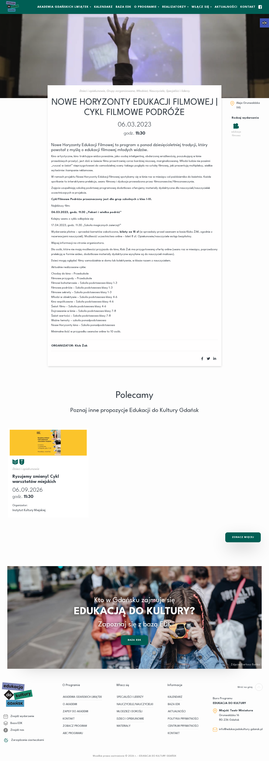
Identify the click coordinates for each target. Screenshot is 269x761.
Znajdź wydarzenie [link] (22, 716)
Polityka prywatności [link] (183, 719)
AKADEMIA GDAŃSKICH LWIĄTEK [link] (63, 6)
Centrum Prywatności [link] (183, 726)
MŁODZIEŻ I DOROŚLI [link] (129, 711)
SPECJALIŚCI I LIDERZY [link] (130, 697)
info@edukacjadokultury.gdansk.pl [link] (241, 729)
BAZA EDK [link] (123, 6)
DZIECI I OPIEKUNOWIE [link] (130, 719)
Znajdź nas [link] (17, 730)
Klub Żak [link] (81, 345)
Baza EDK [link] (134, 640)
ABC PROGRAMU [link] (73, 733)
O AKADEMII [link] (70, 704)
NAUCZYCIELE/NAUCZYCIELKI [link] (135, 704)
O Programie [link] (145, 6)
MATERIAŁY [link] (123, 726)
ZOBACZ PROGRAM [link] (75, 726)
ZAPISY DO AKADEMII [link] (75, 711)
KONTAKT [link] (69, 719)
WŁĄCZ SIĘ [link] (200, 6)
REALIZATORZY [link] (174, 6)
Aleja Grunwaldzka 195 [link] (248, 105)
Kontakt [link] (247, 6)
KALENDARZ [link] (103, 6)
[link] (264, 22)
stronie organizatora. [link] (90, 243)
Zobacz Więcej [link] (243, 537)
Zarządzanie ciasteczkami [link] (27, 740)
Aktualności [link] (226, 6)
